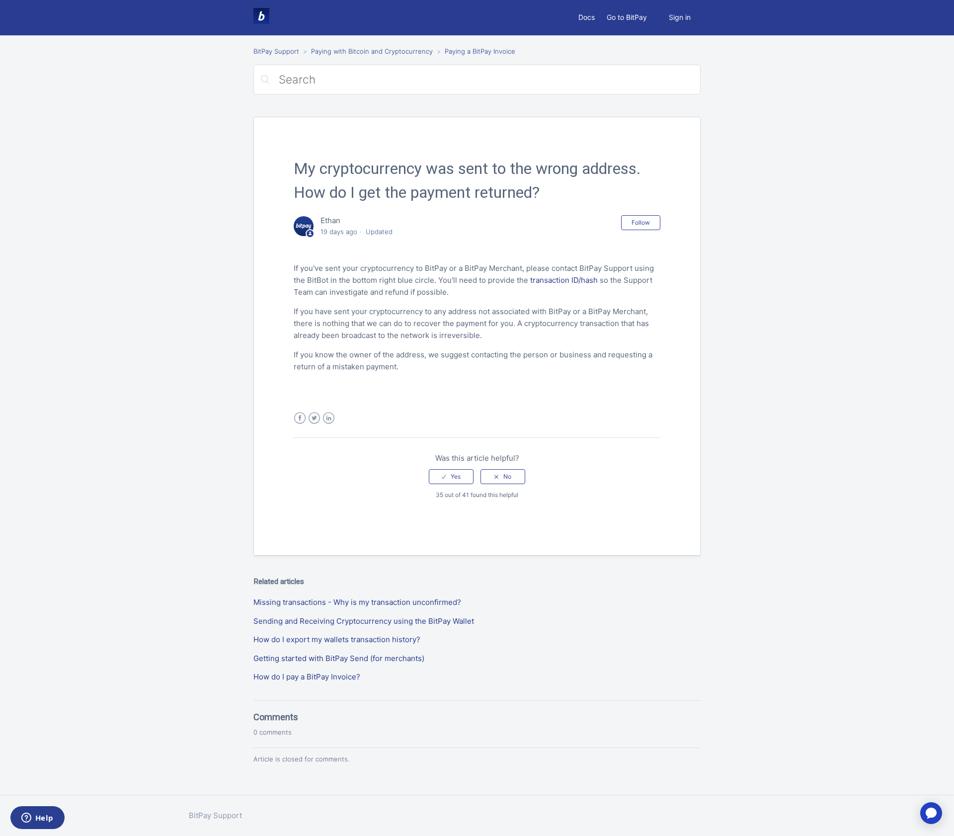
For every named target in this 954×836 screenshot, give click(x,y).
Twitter (314, 418)
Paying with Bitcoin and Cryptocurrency (372, 51)
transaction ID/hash (564, 280)
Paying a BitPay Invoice (480, 51)
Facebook (300, 418)
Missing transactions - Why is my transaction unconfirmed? (357, 602)
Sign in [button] (680, 17)
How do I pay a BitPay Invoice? (306, 676)
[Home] (261, 21)
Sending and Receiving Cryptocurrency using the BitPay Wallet (363, 621)
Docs (586, 17)
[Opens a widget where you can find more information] (37, 818)
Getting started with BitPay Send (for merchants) (338, 658)
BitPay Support (276, 51)
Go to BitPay (627, 17)
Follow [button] (641, 222)
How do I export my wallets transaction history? (336, 639)
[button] (451, 476)
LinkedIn (328, 418)
